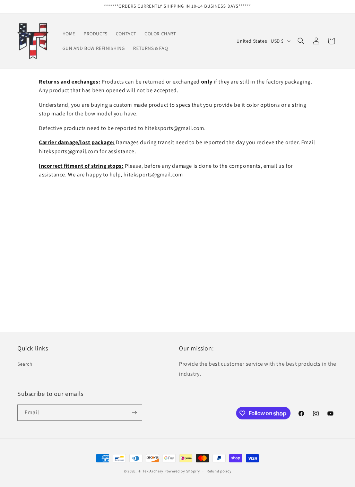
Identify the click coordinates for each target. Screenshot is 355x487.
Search (25, 364)
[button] (301, 41)
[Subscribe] (134, 413)
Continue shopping (177, 282)
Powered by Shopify (182, 471)
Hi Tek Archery (150, 471)
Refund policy (219, 471)
